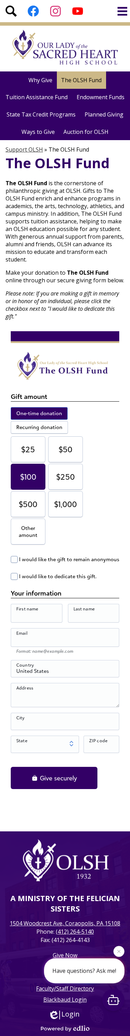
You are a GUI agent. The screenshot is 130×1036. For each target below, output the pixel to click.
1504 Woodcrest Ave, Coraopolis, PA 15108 (65, 923)
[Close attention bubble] (118, 951)
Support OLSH (24, 149)
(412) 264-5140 (75, 931)
